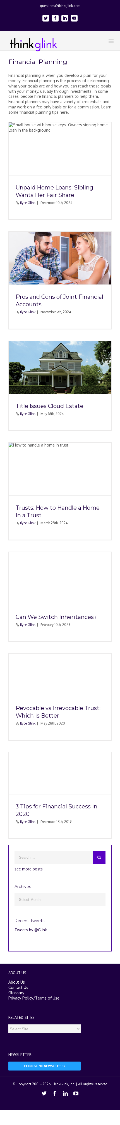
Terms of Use (47, 998)
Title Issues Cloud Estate (49, 406)
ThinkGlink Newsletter (44, 1066)
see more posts (29, 869)
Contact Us (18, 987)
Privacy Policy (20, 998)
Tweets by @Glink (31, 929)
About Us (16, 982)
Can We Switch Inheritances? (56, 617)
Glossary (16, 992)
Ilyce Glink (27, 203)
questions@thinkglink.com (60, 6)
